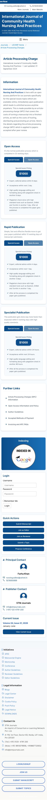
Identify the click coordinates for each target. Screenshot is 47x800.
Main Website (37, 9)
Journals (4, 45)
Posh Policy (10, 706)
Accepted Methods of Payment (21, 418)
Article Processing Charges (12, 47)
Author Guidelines (15, 412)
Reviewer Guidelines (14, 674)
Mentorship (10, 662)
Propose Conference (23, 549)
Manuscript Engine (13, 658)
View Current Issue (23, 632)
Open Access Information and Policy (23, 406)
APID (7, 654)
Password (7, 489)
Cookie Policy (11, 701)
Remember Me (11, 501)
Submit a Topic (23, 543)
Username (7, 480)
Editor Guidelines (12, 678)
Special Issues (14, 160)
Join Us (23, 772)
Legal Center (10, 694)
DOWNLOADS (11, 714)
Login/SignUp (23, 764)
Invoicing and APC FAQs (18, 424)
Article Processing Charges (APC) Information (22, 398)
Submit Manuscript (23, 524)
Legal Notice (10, 710)
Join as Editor (23, 530)
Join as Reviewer (23, 536)
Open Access (33, 160)
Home (18, 45)
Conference (10, 666)
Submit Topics (23, 788)
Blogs (7, 689)
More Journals (23, 9)
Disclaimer (9, 698)
